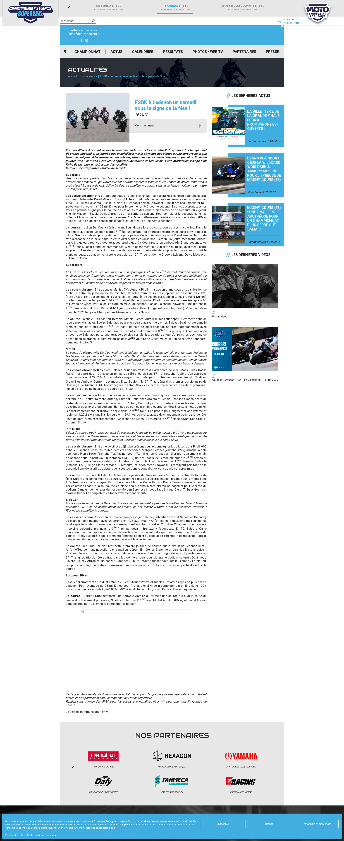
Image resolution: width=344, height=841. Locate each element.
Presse (272, 52)
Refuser (269, 823)
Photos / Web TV (208, 52)
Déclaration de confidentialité (41, 835)
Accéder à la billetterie (292, 21)
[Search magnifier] (93, 20)
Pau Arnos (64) (108, 8)
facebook (200, 126)
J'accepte (223, 823)
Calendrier (142, 52)
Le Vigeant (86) (175, 8)
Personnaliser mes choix (316, 823)
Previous (69, 7)
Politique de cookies (15, 835)
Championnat (88, 52)
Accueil (65, 52)
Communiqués (88, 76)
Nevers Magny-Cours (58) (242, 8)
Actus (116, 52)
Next (281, 7)
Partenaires (244, 52)
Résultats (173, 52)
